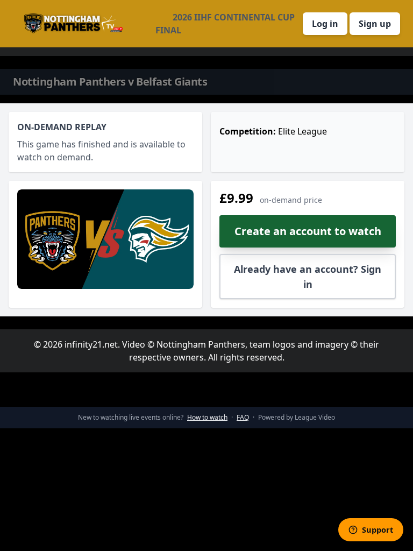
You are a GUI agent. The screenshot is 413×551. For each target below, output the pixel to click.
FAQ (243, 417)
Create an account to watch (307, 231)
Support (377, 529)
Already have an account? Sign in (307, 277)
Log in (325, 24)
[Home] (73, 24)
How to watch (207, 417)
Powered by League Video (296, 417)
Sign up (375, 24)
